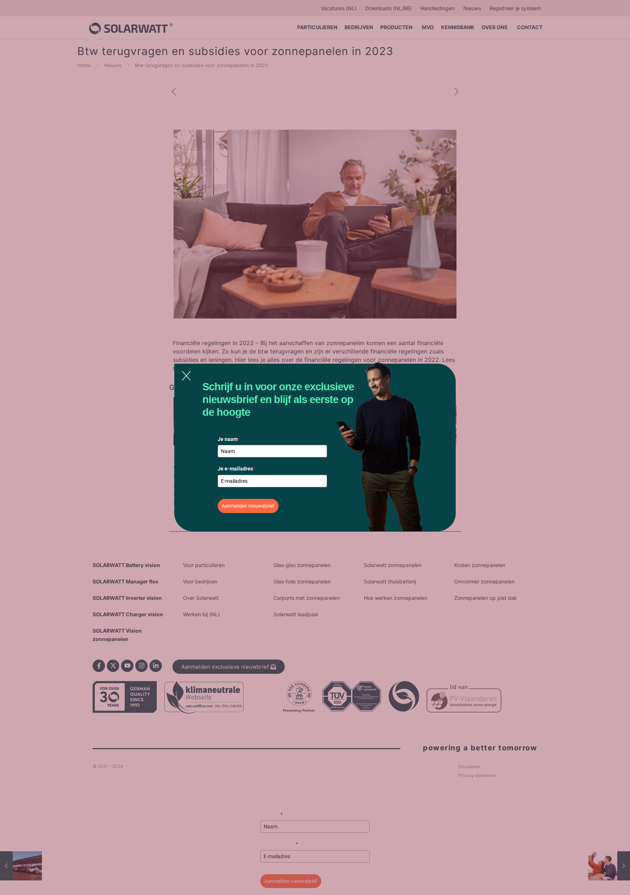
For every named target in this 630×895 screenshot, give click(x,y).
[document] (315, 447)
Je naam (229, 439)
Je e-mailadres (236, 469)
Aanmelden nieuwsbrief (248, 506)
